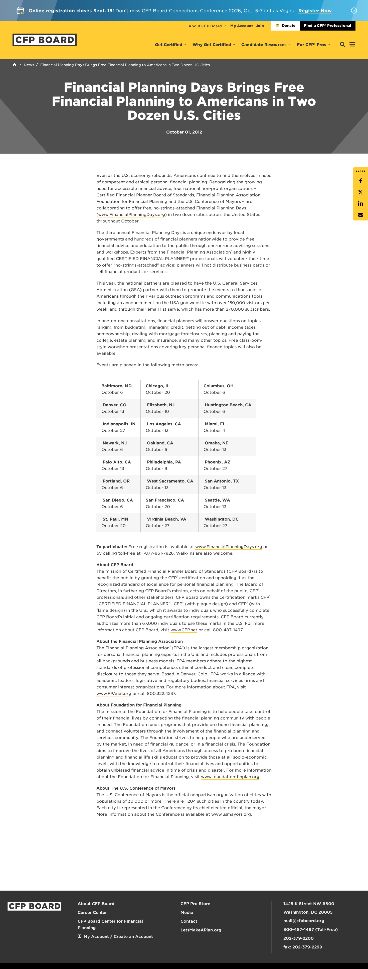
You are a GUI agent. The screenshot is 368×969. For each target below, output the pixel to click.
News (29, 65)
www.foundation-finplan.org (230, 776)
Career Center (92, 912)
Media (186, 912)
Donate (288, 26)
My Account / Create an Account (118, 936)
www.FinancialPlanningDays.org (131, 214)
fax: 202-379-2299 (302, 947)
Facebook (360, 181)
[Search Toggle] (342, 45)
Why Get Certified (212, 44)
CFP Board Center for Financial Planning (110, 924)
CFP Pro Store (195, 903)
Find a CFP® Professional (327, 26)
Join (260, 26)
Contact (188, 921)
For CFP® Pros (311, 44)
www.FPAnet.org (113, 693)
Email (360, 214)
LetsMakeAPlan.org (200, 930)
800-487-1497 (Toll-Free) (310, 929)
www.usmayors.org (231, 814)
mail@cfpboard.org (303, 920)
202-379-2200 (298, 938)
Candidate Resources (264, 44)
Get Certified (168, 44)
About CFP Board (205, 26)
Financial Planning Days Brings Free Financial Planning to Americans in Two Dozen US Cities (125, 65)
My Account (241, 26)
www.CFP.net (183, 630)
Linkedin (360, 203)
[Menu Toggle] (352, 44)
